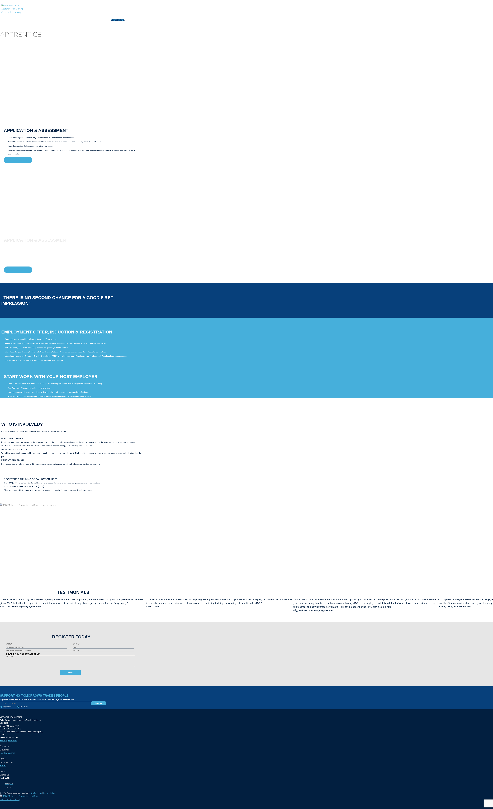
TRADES (70, 20)
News (81, 20)
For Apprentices (8, 740)
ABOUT (90, 20)
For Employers (7, 753)
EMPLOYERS (56, 20)
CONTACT (102, 20)
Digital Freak (36, 793)
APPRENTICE (40, 20)
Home (28, 20)
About (3, 765)
